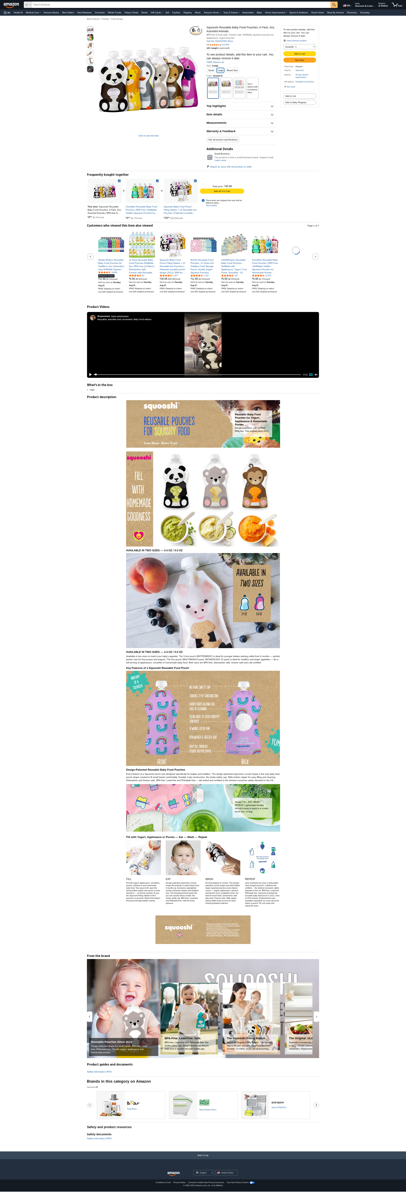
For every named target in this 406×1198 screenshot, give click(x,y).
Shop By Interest (335, 12)
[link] (143, 191)
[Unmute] (316, 374)
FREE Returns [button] (214, 62)
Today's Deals (131, 12)
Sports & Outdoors (298, 12)
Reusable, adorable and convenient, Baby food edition (124, 319)
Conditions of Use (163, 1182)
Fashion (176, 12)
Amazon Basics (51, 12)
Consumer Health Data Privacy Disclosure (206, 1182)
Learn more (220, 160)
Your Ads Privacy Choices (238, 1182)
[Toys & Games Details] (239, 12)
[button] (7, 13)
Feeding (105, 19)
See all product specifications (223, 139)
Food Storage (117, 19)
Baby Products (93, 19)
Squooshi (299, 70)
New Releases (84, 12)
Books (144, 12)
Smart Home (317, 12)
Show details (211, 205)
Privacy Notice (179, 1182)
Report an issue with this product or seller (231, 166)
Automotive (248, 12)
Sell (167, 12)
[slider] (197, 374)
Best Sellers (68, 12)
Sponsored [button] (91, 1087)
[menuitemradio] (311, 374)
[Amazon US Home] (173, 1174)
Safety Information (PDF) (99, 1071)
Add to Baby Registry (295, 102)
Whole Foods (114, 12)
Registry (187, 12)
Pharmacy (352, 12)
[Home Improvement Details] (286, 12)
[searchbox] (181, 5)
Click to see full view (149, 135)
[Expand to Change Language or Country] (212, 1173)
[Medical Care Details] (40, 12)
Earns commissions (120, 316)
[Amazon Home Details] (220, 12)
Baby (259, 12)
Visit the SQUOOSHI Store (219, 41)
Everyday (365, 12)
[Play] (89, 374)
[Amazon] (12, 5)
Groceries (100, 12)
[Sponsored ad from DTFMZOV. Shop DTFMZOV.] (276, 1105)
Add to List (290, 96)
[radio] (90, 29)
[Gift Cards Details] (162, 12)
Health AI (18, 12)
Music (198, 12)
